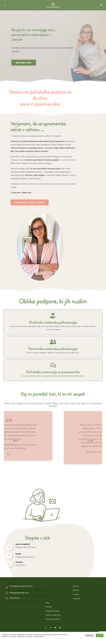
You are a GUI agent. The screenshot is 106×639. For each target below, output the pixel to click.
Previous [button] (16, 441)
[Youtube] (55, 627)
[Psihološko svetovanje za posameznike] (53, 365)
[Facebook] (46, 627)
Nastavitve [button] (89, 635)
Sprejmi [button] (99, 635)
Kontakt (49, 607)
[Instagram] (50, 627)
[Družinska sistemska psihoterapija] (53, 315)
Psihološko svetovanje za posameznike (53, 372)
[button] (101, 5)
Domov (76, 586)
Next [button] (89, 441)
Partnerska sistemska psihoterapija (53, 348)
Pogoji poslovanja (53, 611)
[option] (53, 437)
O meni (76, 594)
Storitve (76, 590)
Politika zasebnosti (53, 615)
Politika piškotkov (53, 619)
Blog (47, 602)
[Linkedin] (60, 627)
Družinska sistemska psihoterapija (53, 322)
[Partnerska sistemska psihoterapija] (53, 342)
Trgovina (76, 598)
